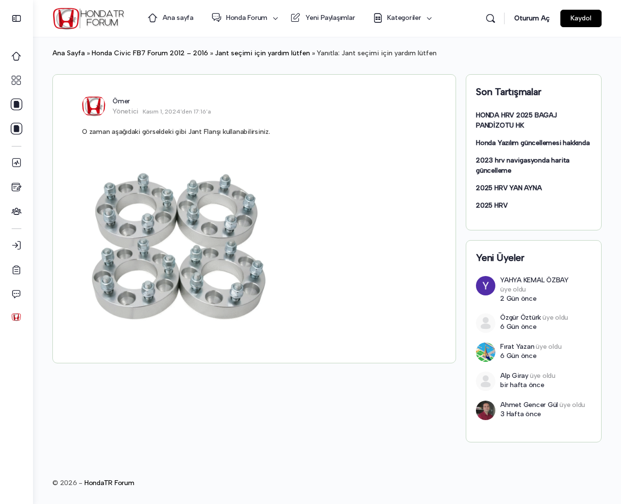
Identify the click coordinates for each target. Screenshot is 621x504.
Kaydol (581, 18)
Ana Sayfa (68, 53)
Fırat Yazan (517, 346)
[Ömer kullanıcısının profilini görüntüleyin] (93, 105)
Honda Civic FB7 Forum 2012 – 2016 (150, 53)
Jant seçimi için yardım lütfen (262, 53)
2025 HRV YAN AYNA (508, 188)
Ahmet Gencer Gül (529, 405)
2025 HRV (491, 205)
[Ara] (490, 18)
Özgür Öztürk (520, 317)
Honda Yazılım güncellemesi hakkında (533, 143)
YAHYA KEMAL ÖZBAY (534, 280)
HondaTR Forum (109, 483)
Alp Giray (514, 376)
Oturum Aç (532, 18)
